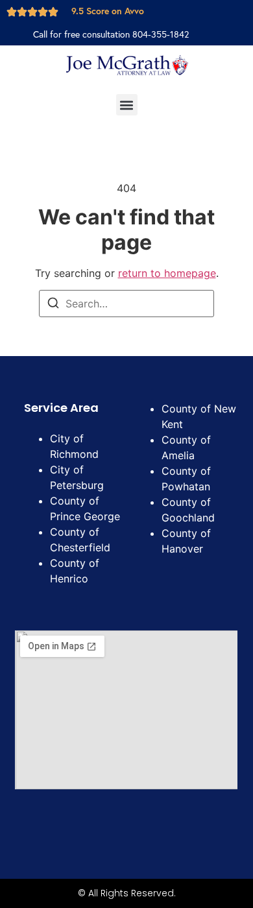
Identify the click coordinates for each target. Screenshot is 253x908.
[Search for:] (126, 303)
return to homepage (167, 273)
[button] (127, 104)
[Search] (53, 304)
